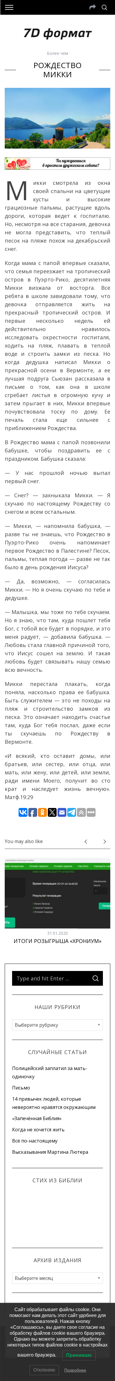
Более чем (57, 53)
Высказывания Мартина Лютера (50, 1152)
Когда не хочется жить (38, 1129)
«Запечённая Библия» (37, 1118)
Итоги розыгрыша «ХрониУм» (57, 940)
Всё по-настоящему (35, 1141)
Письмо (21, 1087)
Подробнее (75, 1370)
